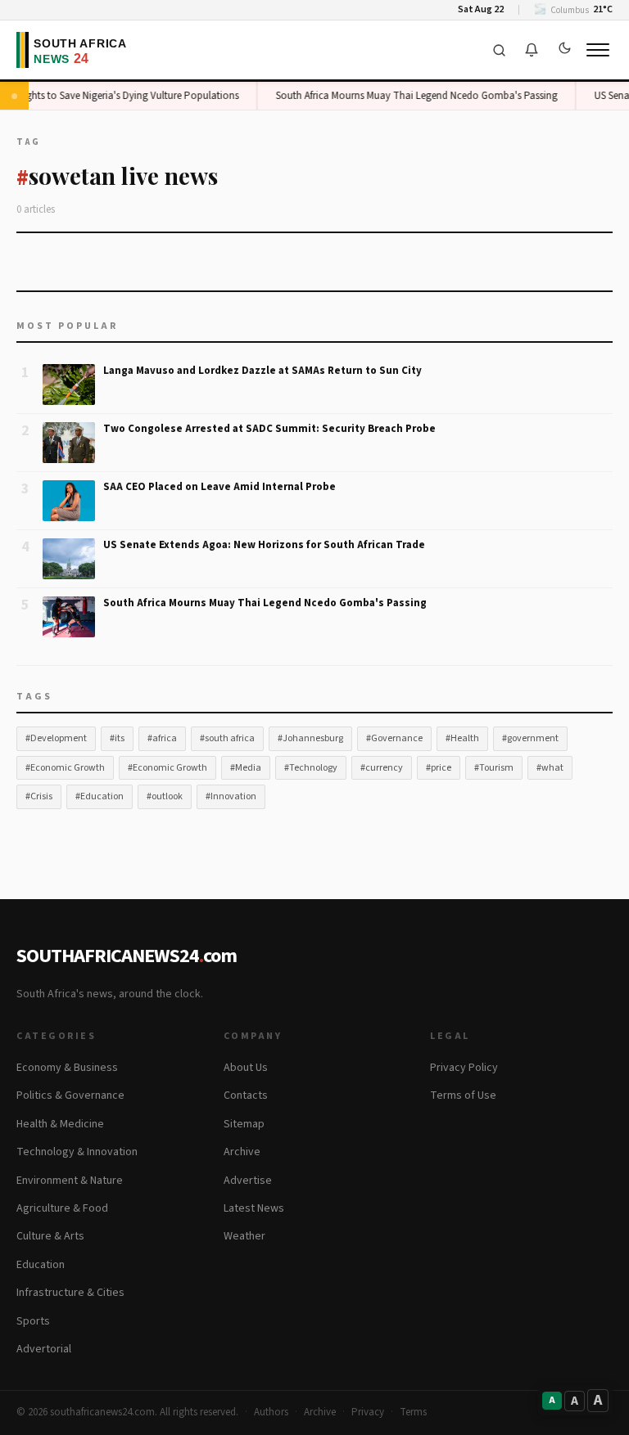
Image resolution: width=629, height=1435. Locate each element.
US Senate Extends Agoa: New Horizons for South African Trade (264, 545)
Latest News (254, 1208)
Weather (244, 1236)
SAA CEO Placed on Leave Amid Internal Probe (219, 486)
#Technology (310, 768)
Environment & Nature (69, 1180)
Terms (413, 1412)
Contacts (246, 1095)
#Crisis (38, 796)
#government (530, 738)
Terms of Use (463, 1095)
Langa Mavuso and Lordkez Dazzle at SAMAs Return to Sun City (262, 370)
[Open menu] (598, 50)
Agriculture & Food (62, 1208)
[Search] (499, 50)
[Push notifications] (531, 50)
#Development (56, 738)
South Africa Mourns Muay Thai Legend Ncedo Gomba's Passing (411, 95)
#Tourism (494, 768)
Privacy (367, 1412)
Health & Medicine (60, 1124)
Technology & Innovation (77, 1152)
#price (438, 768)
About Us (246, 1067)
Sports (33, 1321)
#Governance (394, 738)
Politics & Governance (70, 1095)
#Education (99, 796)
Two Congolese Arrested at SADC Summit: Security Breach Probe (269, 428)
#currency (381, 768)
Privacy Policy (464, 1067)
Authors (271, 1412)
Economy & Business (67, 1067)
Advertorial (43, 1349)
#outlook (165, 796)
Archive (242, 1152)
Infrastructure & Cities (70, 1292)
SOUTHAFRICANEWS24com (126, 956)
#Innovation (231, 796)
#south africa (227, 738)
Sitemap (244, 1124)
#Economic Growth (65, 768)
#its (117, 738)
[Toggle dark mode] (564, 50)
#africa (162, 738)
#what (549, 768)
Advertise (248, 1180)
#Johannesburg (310, 738)
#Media (245, 768)
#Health (462, 738)
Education (40, 1265)
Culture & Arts (50, 1236)
